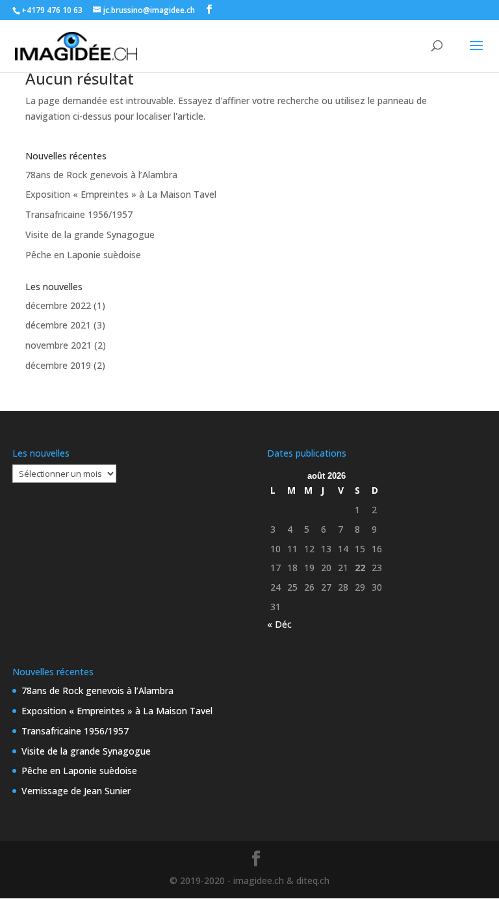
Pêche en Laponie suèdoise (83, 254)
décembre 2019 (58, 365)
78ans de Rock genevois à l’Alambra (101, 174)
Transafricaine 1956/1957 (79, 214)
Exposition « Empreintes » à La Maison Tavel (120, 194)
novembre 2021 (58, 345)
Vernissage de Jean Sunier (76, 791)
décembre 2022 (58, 305)
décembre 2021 (58, 325)
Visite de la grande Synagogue (90, 234)
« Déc (279, 624)
